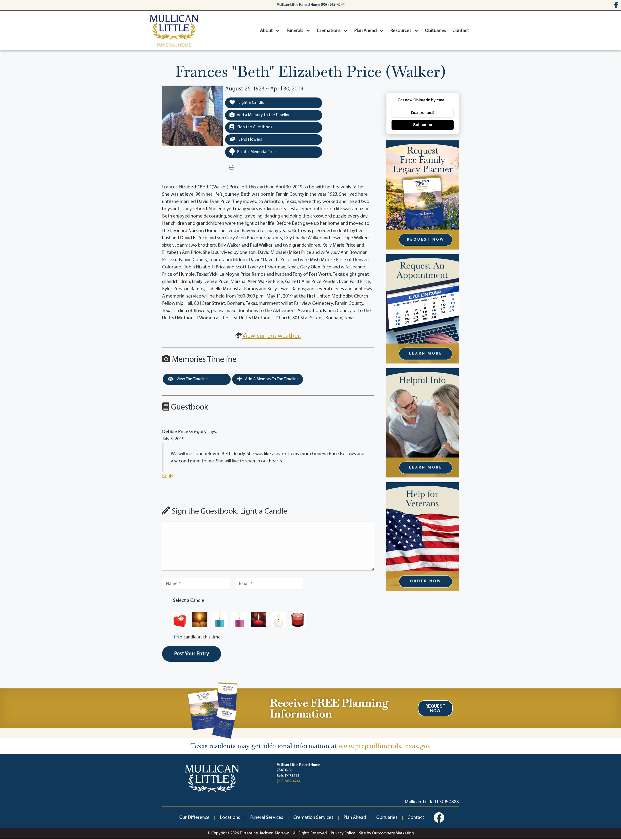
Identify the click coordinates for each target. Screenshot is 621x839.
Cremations (329, 30)
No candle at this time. (199, 637)
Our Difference (194, 817)
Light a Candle (250, 103)
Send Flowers (249, 139)
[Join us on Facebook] (438, 817)
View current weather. (271, 336)
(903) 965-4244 (288, 781)
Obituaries (435, 30)
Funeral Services (266, 817)
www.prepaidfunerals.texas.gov (384, 746)
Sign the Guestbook (254, 127)
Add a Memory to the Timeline (263, 115)
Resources (400, 30)
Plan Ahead (365, 30)
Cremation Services (313, 817)
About (266, 30)
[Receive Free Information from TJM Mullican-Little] (212, 709)
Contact (460, 30)
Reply (167, 476)
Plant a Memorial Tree (256, 152)
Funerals (294, 30)
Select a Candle (188, 600)
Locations (230, 817)
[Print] (231, 167)
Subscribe (422, 125)
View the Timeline (192, 379)
